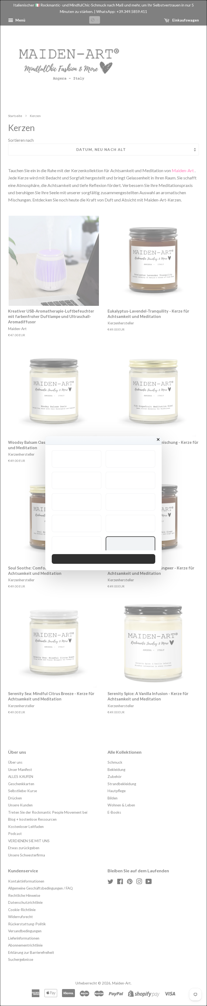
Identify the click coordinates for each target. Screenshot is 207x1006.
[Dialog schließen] (158, 439)
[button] (76, 458)
